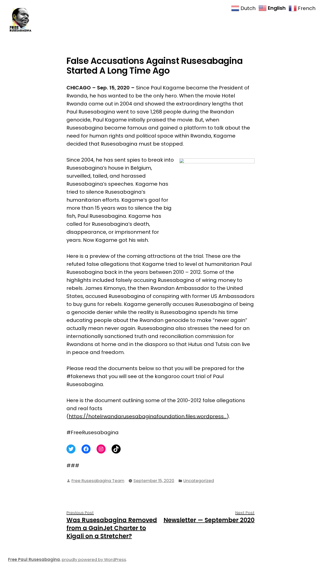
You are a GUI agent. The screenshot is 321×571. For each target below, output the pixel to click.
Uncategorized (198, 481)
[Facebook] (86, 448)
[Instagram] (101, 448)
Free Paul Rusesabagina (34, 559)
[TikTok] (116, 448)
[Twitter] (70, 448)
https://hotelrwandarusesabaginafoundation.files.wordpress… (148, 416)
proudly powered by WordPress (94, 559)
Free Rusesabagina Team (97, 481)
